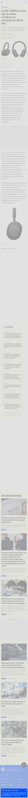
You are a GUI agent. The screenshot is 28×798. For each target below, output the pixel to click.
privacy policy (6, 794)
